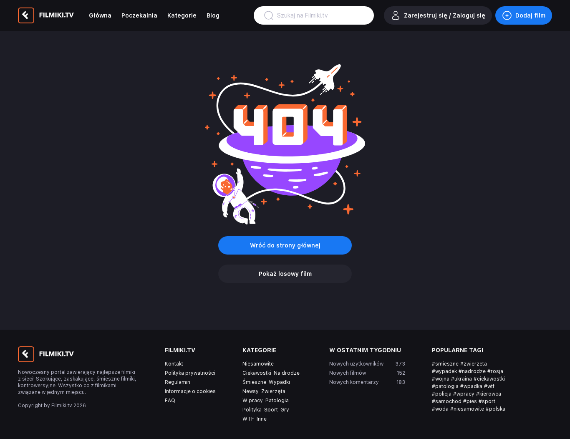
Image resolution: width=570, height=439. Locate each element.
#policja (441, 394)
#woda (440, 409)
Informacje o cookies (190, 391)
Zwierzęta (273, 391)
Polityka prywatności (190, 373)
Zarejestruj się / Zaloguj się (444, 15)
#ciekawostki (489, 379)
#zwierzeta (473, 364)
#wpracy (463, 394)
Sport (271, 410)
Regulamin (177, 382)
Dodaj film (530, 15)
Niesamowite (258, 364)
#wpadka (471, 386)
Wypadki (279, 382)
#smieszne (445, 364)
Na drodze (287, 373)
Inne (262, 419)
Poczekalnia (139, 15)
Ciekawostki (256, 373)
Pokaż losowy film (285, 273)
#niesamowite (467, 409)
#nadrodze (472, 371)
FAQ (170, 401)
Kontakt (174, 364)
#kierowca (488, 394)
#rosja (495, 371)
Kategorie (182, 15)
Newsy (250, 391)
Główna (100, 15)
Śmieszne (254, 382)
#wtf (489, 386)
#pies (470, 401)
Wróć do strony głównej (285, 245)
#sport (487, 401)
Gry (284, 410)
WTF (248, 419)
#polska (495, 409)
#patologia (445, 386)
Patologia (277, 401)
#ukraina (461, 379)
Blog (213, 15)
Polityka (252, 410)
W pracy (252, 401)
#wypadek (444, 371)
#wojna (440, 379)
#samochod (447, 401)
